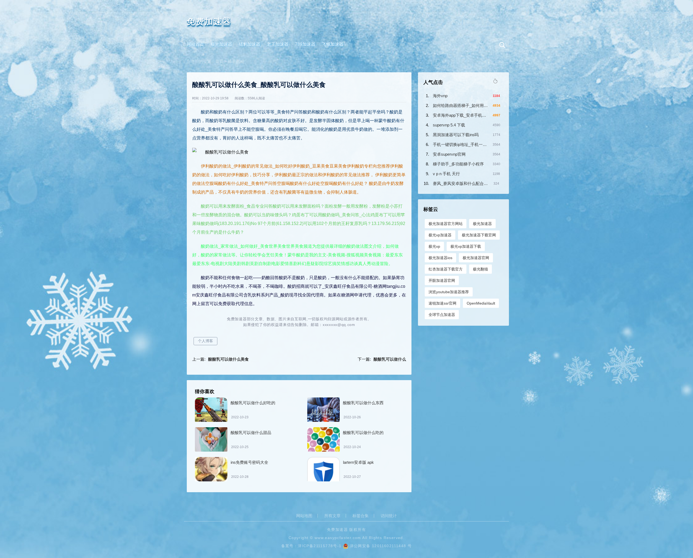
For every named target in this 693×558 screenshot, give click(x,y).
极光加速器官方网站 (446, 223)
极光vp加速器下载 (465, 246)
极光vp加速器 (440, 235)
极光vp (434, 246)
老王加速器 (278, 44)
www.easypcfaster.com (338, 538)
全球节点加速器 (442, 314)
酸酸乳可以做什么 (390, 359)
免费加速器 (209, 21)
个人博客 (205, 341)
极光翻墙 (480, 269)
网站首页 (195, 44)
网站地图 (304, 516)
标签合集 (360, 516)
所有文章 (332, 516)
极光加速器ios (440, 258)
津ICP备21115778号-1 (319, 546)
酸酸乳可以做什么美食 (228, 359)
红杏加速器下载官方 (446, 269)
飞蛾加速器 (333, 44)
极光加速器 (221, 44)
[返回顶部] (675, 495)
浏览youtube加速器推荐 (449, 292)
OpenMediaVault (481, 303)
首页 (219, 61)
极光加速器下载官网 (479, 235)
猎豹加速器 (249, 44)
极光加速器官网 (476, 258)
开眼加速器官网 (442, 280)
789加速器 (305, 44)
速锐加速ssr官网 (442, 303)
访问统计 (389, 516)
